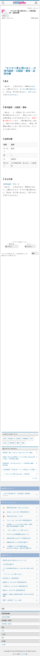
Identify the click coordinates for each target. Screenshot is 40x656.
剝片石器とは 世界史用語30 (11, 578)
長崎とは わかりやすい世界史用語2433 (14, 590)
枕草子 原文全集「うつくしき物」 (12, 600)
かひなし (14, 94)
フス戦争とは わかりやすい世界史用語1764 (15, 586)
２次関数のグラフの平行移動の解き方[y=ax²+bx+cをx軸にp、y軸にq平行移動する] (19, 547)
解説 (18, 443)
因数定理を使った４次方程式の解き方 (17, 542)
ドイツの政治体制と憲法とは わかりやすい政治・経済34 (18, 569)
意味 (23, 443)
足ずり (30, 92)
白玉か (5, 443)
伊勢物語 (25, 438)
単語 (4, 438)
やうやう (23, 89)
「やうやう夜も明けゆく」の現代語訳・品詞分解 (16, 494)
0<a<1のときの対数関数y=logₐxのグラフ (18, 534)
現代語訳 (10, 438)
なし (25, 92)
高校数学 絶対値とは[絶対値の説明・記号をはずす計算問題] (18, 595)
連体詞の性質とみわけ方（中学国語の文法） (19, 538)
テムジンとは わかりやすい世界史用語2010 (19, 520)
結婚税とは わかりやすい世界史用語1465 (14, 582)
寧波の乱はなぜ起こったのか (15, 516)
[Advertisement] (20, 40)
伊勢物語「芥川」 (11, 184)
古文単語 (18, 438)
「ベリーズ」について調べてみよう (12, 574)
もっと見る (34, 478)
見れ (8, 92)
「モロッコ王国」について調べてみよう (18, 530)
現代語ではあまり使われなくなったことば (14, 560)
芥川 (31, 438)
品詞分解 (11, 443)
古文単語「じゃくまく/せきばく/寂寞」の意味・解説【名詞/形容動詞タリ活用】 (20, 525)
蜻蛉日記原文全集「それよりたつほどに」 (18, 507)
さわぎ (32, 86)
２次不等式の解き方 (8, 564)
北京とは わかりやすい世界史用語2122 (18, 512)
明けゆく (33, 89)
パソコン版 (24, 654)
